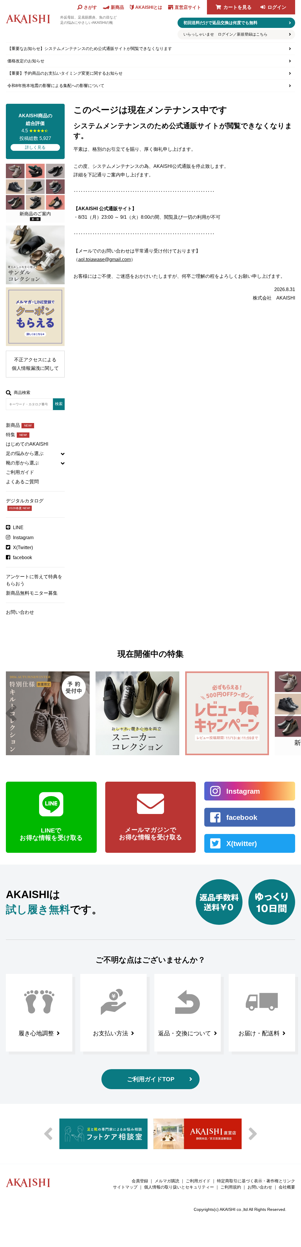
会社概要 (287, 1187)
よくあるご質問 (22, 481)
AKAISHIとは (148, 7)
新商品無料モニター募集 (32, 593)
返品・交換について (184, 1033)
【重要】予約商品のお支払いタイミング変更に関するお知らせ (65, 73)
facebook (22, 557)
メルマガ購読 (167, 1181)
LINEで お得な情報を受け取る (51, 834)
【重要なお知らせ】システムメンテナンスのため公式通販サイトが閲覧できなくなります (89, 48)
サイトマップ (125, 1187)
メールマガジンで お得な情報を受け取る (150, 833)
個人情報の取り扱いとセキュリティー (179, 1187)
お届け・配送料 (259, 1033)
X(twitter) (241, 844)
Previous (11, 713)
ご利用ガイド (20, 472)
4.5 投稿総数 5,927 (35, 131)
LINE (18, 527)
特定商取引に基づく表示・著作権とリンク (256, 1181)
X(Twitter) (23, 547)
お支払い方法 (110, 1033)
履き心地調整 (36, 1033)
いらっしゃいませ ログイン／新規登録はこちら (225, 34)
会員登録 (140, 1181)
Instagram (23, 537)
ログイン (276, 7)
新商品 (19, 425)
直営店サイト (188, 7)
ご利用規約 (230, 1187)
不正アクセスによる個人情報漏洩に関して (35, 364)
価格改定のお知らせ (25, 60)
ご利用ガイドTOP (150, 1079)
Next (290, 713)
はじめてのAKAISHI (27, 444)
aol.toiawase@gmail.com (104, 259)
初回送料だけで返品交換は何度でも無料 (220, 22)
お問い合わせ (20, 612)
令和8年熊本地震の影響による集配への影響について (55, 85)
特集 (16, 434)
